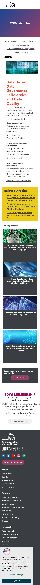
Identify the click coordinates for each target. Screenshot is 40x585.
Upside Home (10, 42)
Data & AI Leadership (20, 45)
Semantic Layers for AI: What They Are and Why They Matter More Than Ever (20, 348)
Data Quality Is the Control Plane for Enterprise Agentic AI (20, 215)
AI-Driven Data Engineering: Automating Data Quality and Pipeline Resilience (21, 206)
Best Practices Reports (12, 534)
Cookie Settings (16, 575)
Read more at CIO (14, 158)
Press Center (7, 480)
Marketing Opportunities (13, 507)
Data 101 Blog (8, 514)
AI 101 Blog (6, 511)
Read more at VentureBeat (18, 181)
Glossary (6, 521)
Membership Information (20, 421)
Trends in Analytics (28, 42)
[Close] (29, 549)
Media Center (8, 484)
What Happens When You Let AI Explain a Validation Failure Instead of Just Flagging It (21, 197)
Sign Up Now (20, 378)
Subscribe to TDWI (13, 462)
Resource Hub (8, 531)
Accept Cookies (16, 581)
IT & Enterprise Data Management (20, 49)
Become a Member (10, 497)
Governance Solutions (15, 123)
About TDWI (7, 474)
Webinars (6, 541)
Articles (5, 545)
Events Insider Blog (10, 518)
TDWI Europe (8, 487)
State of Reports (9, 538)
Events (5, 477)
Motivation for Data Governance (14, 164)
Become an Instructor (11, 501)
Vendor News (8, 504)
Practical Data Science (21, 52)
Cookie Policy (7, 570)
